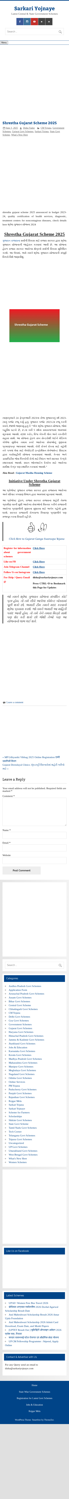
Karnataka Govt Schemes (22, 1051)
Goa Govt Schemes (19, 1020)
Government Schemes (20, 1024)
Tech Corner (15, 1131)
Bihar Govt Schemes (19, 1001)
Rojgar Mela (15, 1101)
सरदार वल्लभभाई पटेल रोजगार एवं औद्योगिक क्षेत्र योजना (34, 1337)
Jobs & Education (18, 1047)
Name (7, 830)
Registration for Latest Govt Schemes (34, 1398)
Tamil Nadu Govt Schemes (23, 1127)
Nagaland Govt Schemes (21, 1074)
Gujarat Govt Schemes (22, 131)
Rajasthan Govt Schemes (22, 1097)
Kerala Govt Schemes (20, 1055)
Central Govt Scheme (20, 1005)
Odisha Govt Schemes (20, 1078)
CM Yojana (46, 128)
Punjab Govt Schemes (20, 1093)
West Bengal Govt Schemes (23, 1154)
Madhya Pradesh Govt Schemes (25, 1058)
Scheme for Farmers (19, 1112)
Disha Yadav (29, 128)
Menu (4, 42)
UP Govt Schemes (18, 1146)
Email (7, 842)
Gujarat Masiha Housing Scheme (34, 472)
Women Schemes (18, 1162)
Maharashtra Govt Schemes (23, 1062)
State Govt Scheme (18, 1123)
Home (34, 1385)
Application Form (18, 989)
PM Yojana (14, 1085)
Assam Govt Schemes (20, 997)
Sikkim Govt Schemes (20, 1120)
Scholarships (15, 1116)
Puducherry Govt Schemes (23, 1089)
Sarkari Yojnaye (34, 8)
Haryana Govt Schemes (21, 1031)
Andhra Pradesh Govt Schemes (25, 986)
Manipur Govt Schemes (21, 1066)
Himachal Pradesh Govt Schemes (26, 1035)
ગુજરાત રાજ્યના (11, 240)
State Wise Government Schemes (34, 1392)
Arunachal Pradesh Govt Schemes (26, 993)
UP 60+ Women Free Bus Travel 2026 (28, 1303)
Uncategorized (16, 1143)
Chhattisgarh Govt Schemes (23, 1009)
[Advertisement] (34, 83)
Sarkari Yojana (42, 131)
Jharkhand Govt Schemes (22, 1043)
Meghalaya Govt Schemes (22, 1070)
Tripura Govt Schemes (20, 1139)
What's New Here (19, 135)
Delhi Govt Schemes (19, 1016)
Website (7, 855)
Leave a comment (15, 702)
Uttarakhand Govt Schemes (23, 1150)
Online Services (17, 1081)
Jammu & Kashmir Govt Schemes (26, 1039)
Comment (9, 796)
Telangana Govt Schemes (22, 1135)
